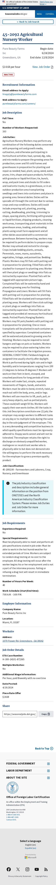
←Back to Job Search (28, 21)
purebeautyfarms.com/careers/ (19, 103)
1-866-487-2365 (12, 817)
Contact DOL (11, 819)
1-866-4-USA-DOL (13, 814)
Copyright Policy (41, 876)
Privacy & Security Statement (19, 876)
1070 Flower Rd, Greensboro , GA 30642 (22, 640)
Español (50, 14)
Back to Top (42, 748)
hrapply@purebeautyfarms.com (19, 94)
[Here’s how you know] (28, 3)
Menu (39, 14)
